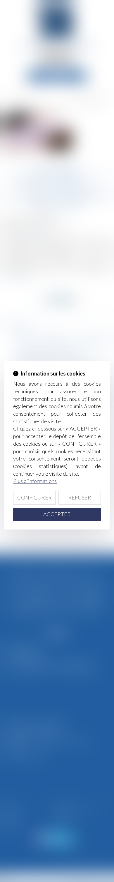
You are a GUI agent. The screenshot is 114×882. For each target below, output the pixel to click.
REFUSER (79, 497)
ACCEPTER (57, 514)
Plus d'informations (35, 481)
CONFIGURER (34, 497)
